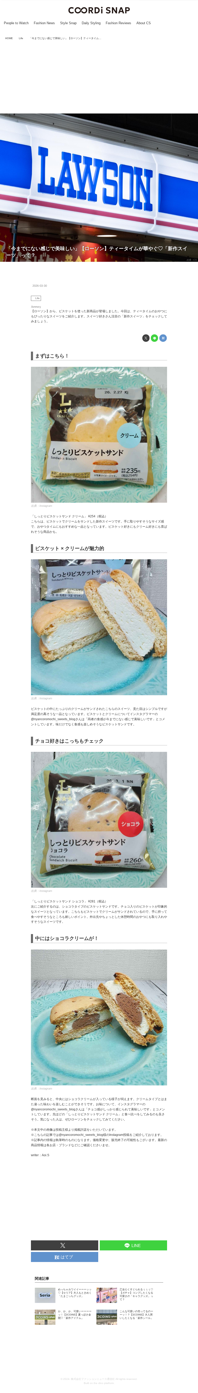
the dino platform (104, 1383)
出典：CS (191, 260)
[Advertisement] (99, 77)
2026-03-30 (39, 285)
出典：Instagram (41, 505)
